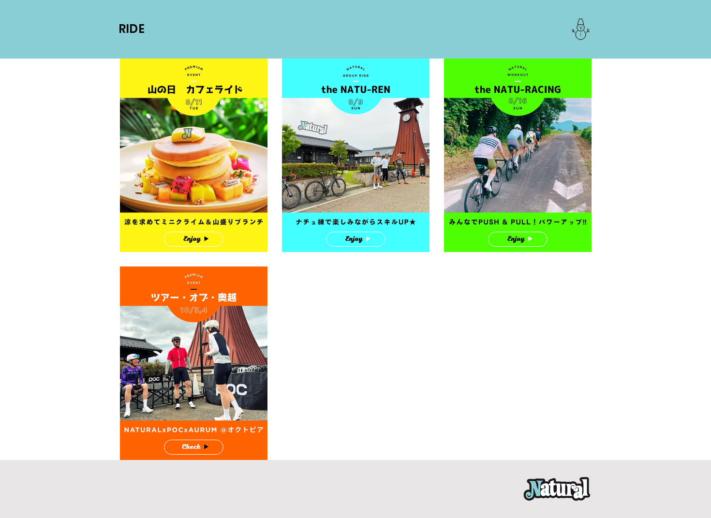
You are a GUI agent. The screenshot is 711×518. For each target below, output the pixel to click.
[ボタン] (193, 239)
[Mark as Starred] (580, 29)
